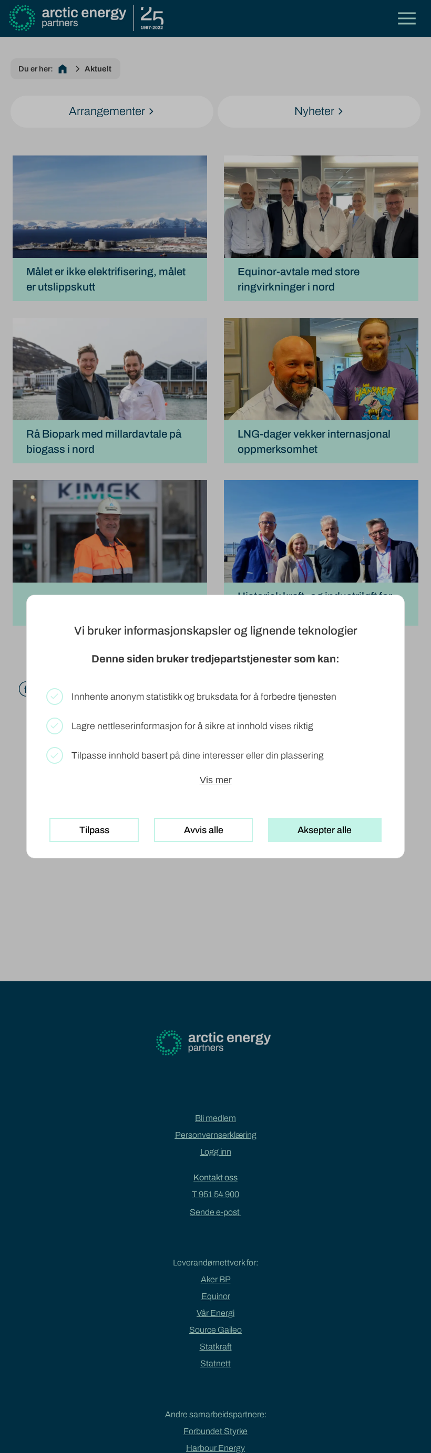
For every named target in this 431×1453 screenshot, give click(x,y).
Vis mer (216, 780)
